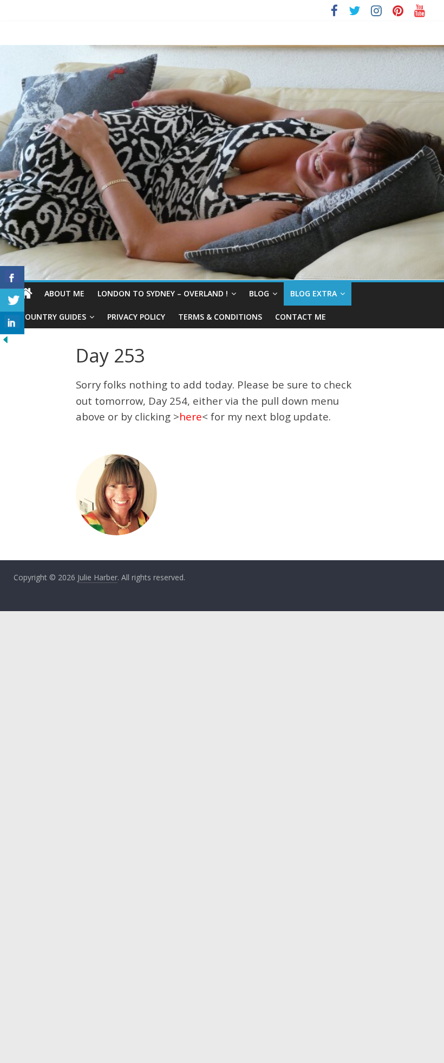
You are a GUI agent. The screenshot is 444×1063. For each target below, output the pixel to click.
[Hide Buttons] (5, 341)
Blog (259, 293)
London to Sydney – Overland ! (162, 293)
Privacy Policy (136, 317)
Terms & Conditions (220, 317)
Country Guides (53, 317)
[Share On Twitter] (12, 300)
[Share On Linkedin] (12, 323)
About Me (64, 293)
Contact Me (300, 317)
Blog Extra (313, 293)
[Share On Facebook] (12, 277)
